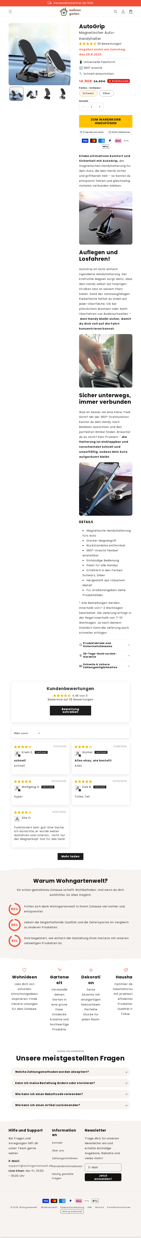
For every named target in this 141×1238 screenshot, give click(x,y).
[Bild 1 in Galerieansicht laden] (16, 94)
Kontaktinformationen (119, 1207)
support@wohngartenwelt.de (31, 1166)
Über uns (58, 1150)
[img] (22, 747)
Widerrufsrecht (49, 1207)
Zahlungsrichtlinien (65, 1158)
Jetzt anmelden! (103, 1177)
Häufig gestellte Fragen (63, 1176)
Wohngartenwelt (28, 1207)
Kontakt (57, 1143)
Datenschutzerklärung (72, 1207)
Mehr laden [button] (70, 856)
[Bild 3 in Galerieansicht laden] (47, 94)
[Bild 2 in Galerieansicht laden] (32, 94)
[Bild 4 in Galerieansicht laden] (62, 94)
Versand (99, 1207)
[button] (10, 11)
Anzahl (83, 101)
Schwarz (88, 93)
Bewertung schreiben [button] (70, 710)
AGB (90, 1207)
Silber (106, 93)
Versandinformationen (67, 1166)
